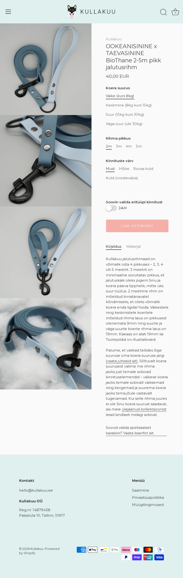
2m (109, 146)
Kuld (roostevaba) (122, 178)
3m (119, 146)
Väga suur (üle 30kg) (124, 124)
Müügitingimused (148, 504)
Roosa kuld (143, 169)
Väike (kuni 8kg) (120, 96)
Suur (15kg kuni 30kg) (125, 114)
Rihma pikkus (118, 138)
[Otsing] (163, 12)
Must (110, 169)
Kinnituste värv (119, 161)
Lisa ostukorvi (137, 226)
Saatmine (140, 490)
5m (139, 146)
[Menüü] (8, 11)
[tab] (116, 246)
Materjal (133, 246)
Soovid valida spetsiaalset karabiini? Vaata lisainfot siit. (130, 430)
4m (129, 146)
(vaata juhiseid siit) (122, 361)
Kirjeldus (114, 246)
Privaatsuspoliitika (148, 497)
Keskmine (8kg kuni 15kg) (129, 105)
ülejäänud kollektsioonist (144, 409)
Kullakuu (114, 39)
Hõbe (124, 169)
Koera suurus (118, 88)
